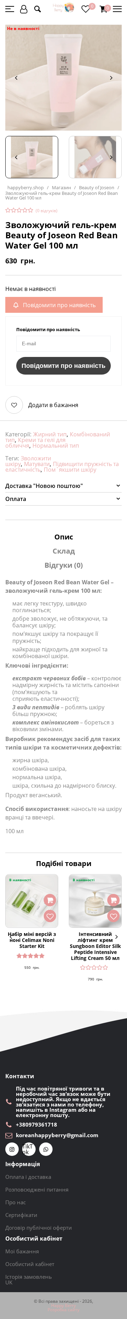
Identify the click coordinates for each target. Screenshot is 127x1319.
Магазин (61, 187)
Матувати (37, 464)
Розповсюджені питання (36, 1189)
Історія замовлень (28, 1276)
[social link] (12, 1149)
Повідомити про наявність (63, 365)
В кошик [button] (50, 900)
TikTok (27, 1149)
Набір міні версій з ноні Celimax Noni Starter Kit (32, 940)
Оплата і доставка (28, 1176)
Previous (16, 77)
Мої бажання (22, 1251)
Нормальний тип (55, 445)
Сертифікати (21, 1214)
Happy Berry (63, 1305)
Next (111, 77)
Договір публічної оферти (38, 1227)
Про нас (15, 1202)
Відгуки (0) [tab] (63, 565)
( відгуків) (47, 211)
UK (8, 1282)
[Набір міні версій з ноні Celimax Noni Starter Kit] (32, 901)
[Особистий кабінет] (23, 9)
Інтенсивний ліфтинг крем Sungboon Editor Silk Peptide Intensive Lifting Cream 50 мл (95, 946)
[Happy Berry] (64, 7)
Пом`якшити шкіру (70, 469)
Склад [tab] (64, 551)
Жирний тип (50, 434)
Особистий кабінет (29, 1263)
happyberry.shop (25, 187)
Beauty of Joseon (96, 187)
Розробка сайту (63, 1310)
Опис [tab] (63, 537)
